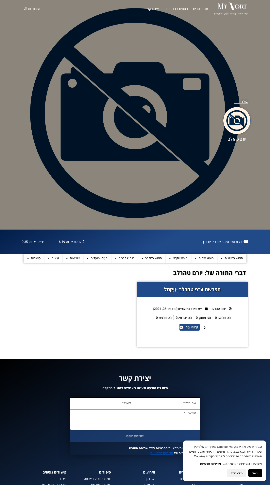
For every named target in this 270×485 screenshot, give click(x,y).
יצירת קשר (152, 9)
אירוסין (150, 479)
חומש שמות (206, 258)
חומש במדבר (153, 258)
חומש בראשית (234, 258)
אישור (255, 473)
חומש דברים (126, 258)
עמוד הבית (200, 9)
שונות (55, 258)
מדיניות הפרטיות (161, 453)
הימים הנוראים (189, 479)
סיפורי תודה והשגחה (97, 479)
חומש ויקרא (180, 258)
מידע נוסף (237, 473)
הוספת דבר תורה (176, 9)
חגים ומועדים (99, 258)
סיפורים (36, 258)
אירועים (75, 258)
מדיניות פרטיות (210, 464)
